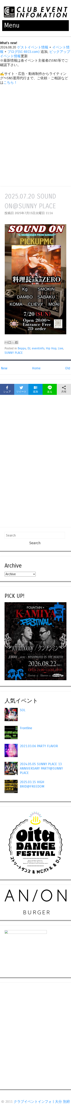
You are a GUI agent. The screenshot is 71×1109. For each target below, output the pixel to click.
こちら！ (10, 83)
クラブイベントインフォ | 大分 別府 (42, 1102)
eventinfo (38, 348)
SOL (22, 710)
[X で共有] (13, 342)
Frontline (26, 728)
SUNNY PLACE (14, 353)
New (4, 368)
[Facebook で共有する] (16, 342)
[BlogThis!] (9, 342)
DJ (28, 348)
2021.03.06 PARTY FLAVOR (39, 746)
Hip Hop (51, 348)
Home (36, 368)
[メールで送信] (6, 342)
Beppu (22, 348)
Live (60, 348)
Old (67, 368)
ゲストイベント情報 (32, 47)
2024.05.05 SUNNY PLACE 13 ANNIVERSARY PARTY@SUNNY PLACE (41, 768)
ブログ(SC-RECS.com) (23, 52)
